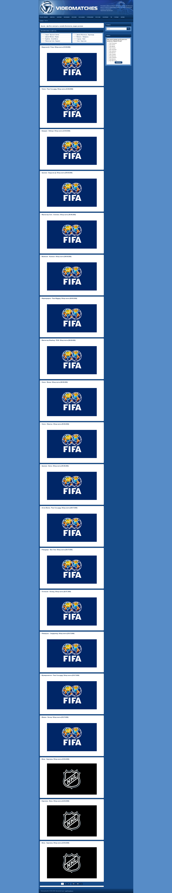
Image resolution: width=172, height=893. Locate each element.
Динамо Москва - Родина (52, 36)
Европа (52, 17)
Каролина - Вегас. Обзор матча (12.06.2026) (55, 801)
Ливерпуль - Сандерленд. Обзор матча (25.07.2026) (58, 633)
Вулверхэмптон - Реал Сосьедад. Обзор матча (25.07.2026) (60, 675)
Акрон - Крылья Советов (52, 34)
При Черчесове (113, 60)
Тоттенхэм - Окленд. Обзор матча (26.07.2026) (56, 591)
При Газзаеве (112, 47)
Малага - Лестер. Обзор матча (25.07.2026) (55, 717)
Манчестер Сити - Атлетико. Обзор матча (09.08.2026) (59, 214)
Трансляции (44, 17)
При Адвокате (112, 51)
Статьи (116, 17)
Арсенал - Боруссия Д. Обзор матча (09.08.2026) (57, 173)
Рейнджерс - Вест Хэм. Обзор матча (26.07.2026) (57, 549)
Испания (82, 17)
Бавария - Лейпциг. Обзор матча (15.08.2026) (56, 131)
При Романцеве (113, 43)
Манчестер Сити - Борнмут (52, 41)
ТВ (111, 17)
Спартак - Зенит (81, 39)
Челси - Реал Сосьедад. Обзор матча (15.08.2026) (57, 89)
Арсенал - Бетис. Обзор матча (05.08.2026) (55, 466)
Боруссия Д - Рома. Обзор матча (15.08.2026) (56, 47)
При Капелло (112, 52)
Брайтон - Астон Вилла (51, 39)
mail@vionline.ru (69, 891)
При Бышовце (112, 55)
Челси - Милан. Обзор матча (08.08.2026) (55, 382)
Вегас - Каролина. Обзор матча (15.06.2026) (55, 759)
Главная (41, 20)
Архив (122, 17)
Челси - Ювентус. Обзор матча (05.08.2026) (55, 424)
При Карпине (112, 59)
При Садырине (112, 57)
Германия (90, 17)
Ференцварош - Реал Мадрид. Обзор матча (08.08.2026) (59, 298)
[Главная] (68, 7)
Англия (59, 17)
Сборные (105, 17)
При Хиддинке (112, 49)
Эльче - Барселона (81, 41)
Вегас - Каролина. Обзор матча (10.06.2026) (55, 843)
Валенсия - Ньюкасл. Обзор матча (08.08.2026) (56, 256)
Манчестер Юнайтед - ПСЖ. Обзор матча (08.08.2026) (58, 340)
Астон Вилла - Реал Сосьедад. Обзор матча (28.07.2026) (59, 508)
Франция (66, 17)
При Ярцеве (112, 46)
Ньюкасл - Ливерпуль (82, 36)
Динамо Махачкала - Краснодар (85, 34)
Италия (74, 17)
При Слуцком (112, 54)
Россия (97, 17)
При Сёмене (112, 44)
